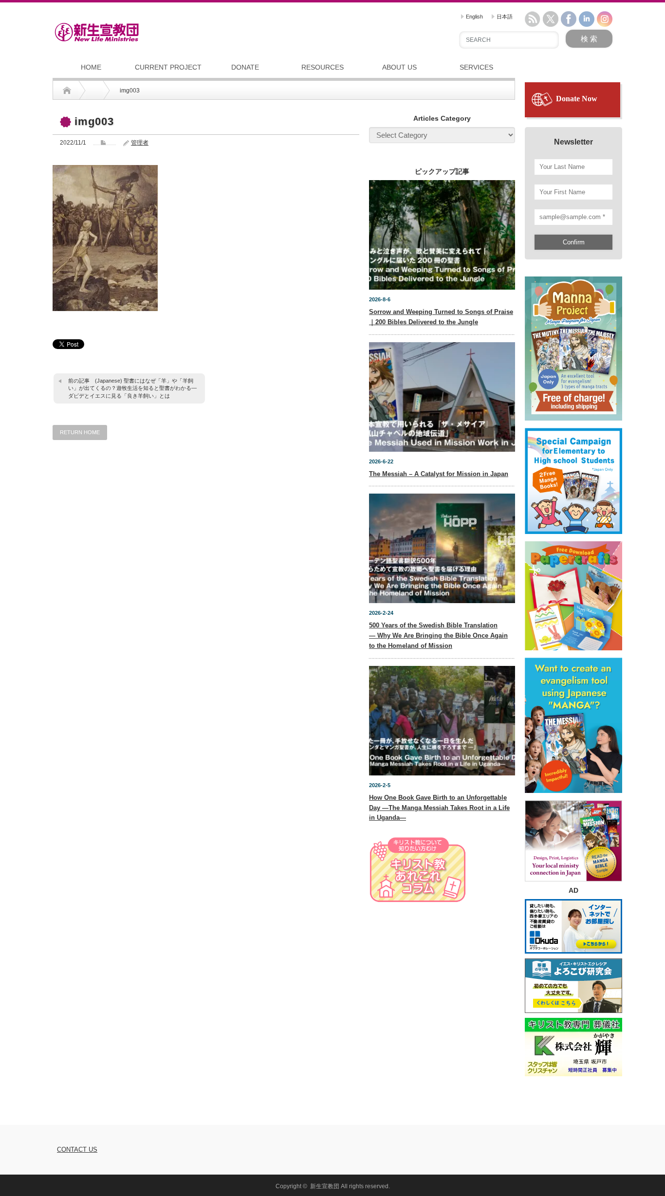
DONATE (245, 67)
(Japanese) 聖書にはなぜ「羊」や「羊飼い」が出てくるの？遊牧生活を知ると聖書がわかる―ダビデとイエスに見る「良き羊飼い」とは (132, 388)
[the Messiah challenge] (573, 476)
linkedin (586, 19)
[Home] (67, 90)
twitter (550, 19)
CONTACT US (77, 1149)
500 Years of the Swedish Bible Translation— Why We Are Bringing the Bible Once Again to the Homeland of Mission (438, 635)
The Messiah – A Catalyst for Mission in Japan (438, 474)
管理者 (139, 142)
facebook (568, 19)
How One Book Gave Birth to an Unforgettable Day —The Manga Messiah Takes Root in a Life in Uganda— (439, 808)
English (473, 16)
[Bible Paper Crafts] (573, 591)
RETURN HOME (80, 432)
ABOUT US (399, 67)
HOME (91, 67)
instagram (604, 19)
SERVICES (476, 67)
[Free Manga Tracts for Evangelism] (573, 344)
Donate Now (576, 98)
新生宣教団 (324, 1186)
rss (532, 19)
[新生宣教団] (97, 32)
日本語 (504, 16)
